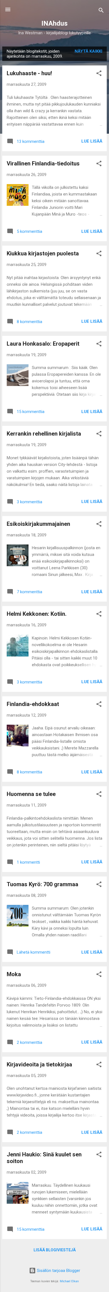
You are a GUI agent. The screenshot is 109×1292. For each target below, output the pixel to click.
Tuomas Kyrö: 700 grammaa (42, 884)
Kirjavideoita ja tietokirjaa (39, 1064)
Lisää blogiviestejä (55, 1250)
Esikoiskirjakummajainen (38, 524)
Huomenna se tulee (31, 794)
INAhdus (54, 23)
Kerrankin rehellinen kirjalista (44, 433)
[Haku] (101, 11)
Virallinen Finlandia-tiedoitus (43, 163)
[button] (99, 74)
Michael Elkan (69, 1281)
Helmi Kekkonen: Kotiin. (37, 613)
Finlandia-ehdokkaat (33, 704)
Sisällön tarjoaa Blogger (58, 1270)
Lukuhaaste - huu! (29, 73)
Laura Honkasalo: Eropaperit (43, 343)
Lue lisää (91, 141)
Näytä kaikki (88, 51)
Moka (14, 974)
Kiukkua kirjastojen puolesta (43, 253)
